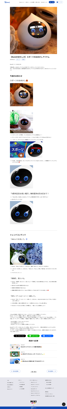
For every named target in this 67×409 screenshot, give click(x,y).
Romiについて (22, 2)
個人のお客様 (48, 382)
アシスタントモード (34, 386)
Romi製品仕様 (22, 384)
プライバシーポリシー (49, 394)
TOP (8, 380)
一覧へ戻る (33, 371)
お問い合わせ (37, 2)
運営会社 (46, 391)
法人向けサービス (44, 2)
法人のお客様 (48, 384)
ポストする (20, 336)
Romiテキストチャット (35, 391)
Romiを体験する (10, 384)
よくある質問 (32, 2)
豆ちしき (18, 59)
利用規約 (21, 386)
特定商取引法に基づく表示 (50, 396)
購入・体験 (52, 2)
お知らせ (27, 2)
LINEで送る (33, 336)
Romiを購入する (10, 382)
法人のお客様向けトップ (49, 388)
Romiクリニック (34, 382)
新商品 (23, 59)
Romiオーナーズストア (35, 384)
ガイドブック (22, 382)
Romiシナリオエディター (35, 393)
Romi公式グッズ (34, 388)
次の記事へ (51, 371)
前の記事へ (16, 371)
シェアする (47, 336)
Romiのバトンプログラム (35, 395)
